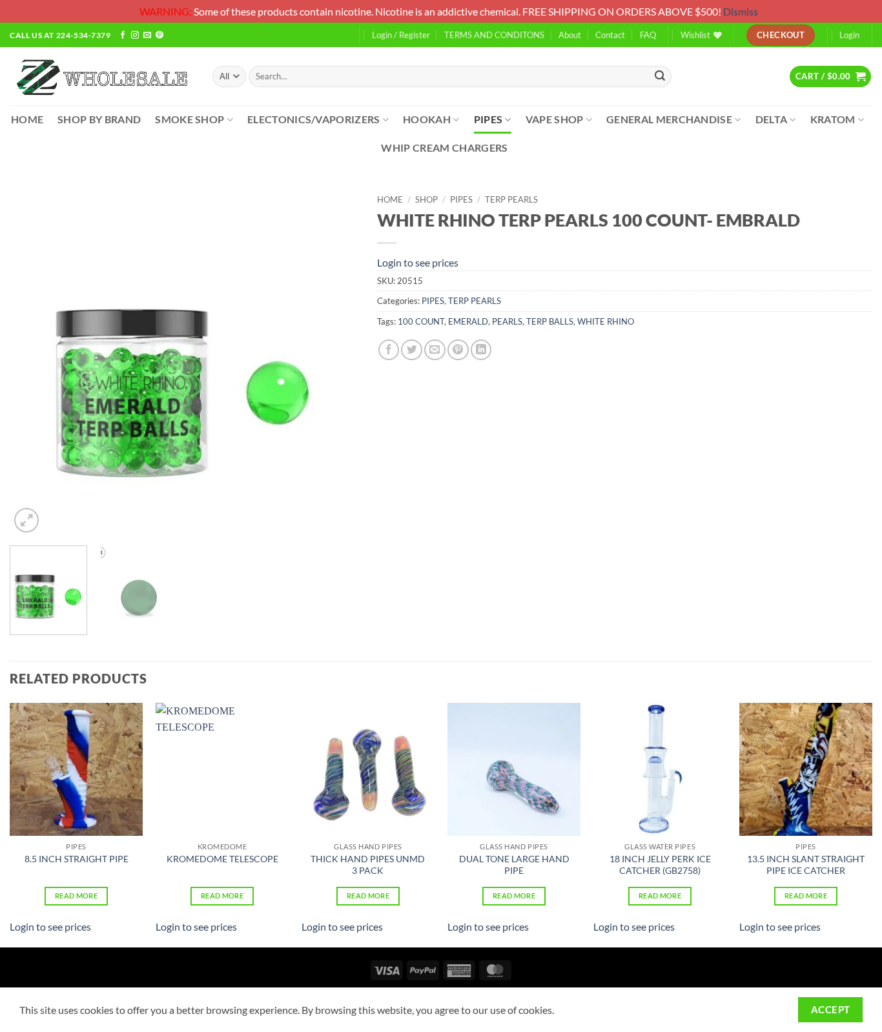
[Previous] (33, 362)
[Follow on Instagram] (135, 36)
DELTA (771, 119)
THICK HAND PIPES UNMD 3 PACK (368, 864)
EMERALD (468, 321)
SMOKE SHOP (189, 119)
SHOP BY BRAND (99, 119)
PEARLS (507, 321)
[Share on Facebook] (389, 350)
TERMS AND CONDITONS (494, 35)
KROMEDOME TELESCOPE (222, 858)
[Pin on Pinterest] (458, 350)
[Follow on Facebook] (123, 36)
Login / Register (401, 35)
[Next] (334, 362)
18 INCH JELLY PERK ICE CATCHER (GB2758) (660, 864)
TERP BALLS (549, 321)
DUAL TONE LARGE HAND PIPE (514, 864)
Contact (610, 35)
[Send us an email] (147, 36)
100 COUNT (421, 321)
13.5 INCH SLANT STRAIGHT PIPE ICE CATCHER (806, 864)
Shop (426, 199)
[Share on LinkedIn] (481, 350)
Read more (76, 895)
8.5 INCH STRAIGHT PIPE (76, 858)
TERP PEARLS (511, 199)
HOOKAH (427, 119)
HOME (27, 119)
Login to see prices (417, 262)
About (570, 35)
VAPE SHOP (555, 119)
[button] (830, 76)
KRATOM (833, 119)
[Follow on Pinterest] (159, 36)
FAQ (648, 35)
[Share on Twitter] (411, 350)
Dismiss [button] (740, 11)
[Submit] (660, 76)
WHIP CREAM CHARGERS (444, 147)
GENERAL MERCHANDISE (669, 119)
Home (390, 199)
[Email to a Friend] (435, 350)
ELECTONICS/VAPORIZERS (313, 119)
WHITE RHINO (605, 321)
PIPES (488, 119)
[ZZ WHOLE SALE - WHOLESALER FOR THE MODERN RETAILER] (101, 76)
